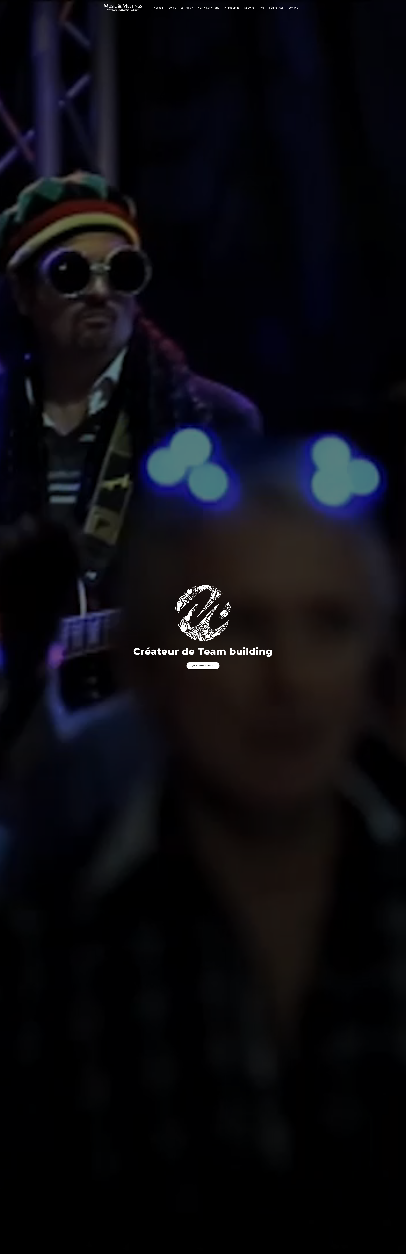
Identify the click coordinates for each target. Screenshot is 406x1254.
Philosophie (231, 8)
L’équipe (249, 8)
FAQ (262, 8)
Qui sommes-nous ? (181, 8)
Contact (294, 8)
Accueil (159, 8)
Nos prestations (208, 8)
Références (276, 8)
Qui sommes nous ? (203, 665)
